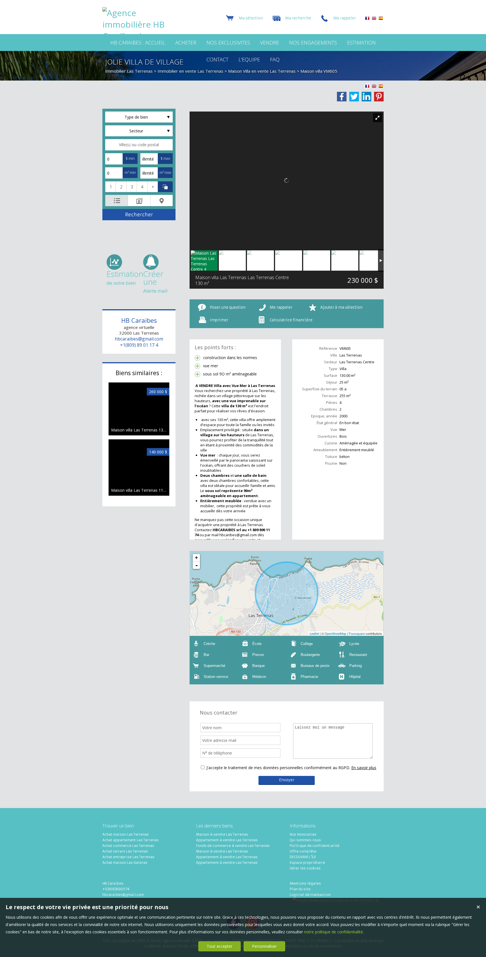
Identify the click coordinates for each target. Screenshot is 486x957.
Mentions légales (305, 883)
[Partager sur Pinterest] (379, 96)
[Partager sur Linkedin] (366, 96)
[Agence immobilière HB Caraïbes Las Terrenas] (137, 47)
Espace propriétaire (307, 862)
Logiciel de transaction (310, 895)
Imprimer (219, 320)
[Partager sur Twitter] (354, 96)
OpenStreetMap (335, 633)
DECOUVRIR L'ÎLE (303, 857)
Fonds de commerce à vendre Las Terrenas (233, 846)
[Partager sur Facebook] (341, 96)
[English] (374, 19)
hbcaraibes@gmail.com (139, 339)
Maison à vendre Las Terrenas (222, 834)
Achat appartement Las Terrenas (130, 840)
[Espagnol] (381, 19)
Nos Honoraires (303, 834)
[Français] (367, 19)
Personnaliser (264, 946)
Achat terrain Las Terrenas (125, 851)
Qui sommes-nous (305, 840)
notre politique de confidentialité (333, 931)
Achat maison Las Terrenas (125, 834)
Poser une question (228, 307)
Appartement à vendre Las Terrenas (227, 840)
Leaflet (314, 633)
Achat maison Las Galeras (124, 862)
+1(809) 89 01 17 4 (139, 345)
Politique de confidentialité (314, 846)
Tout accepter (219, 946)
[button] (110, 186)
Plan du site (300, 889)
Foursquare (357, 633)
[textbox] (139, 144)
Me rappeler (281, 307)
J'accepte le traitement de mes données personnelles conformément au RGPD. (278, 767)
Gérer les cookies (305, 868)
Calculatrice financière (291, 320)
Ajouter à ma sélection (341, 307)
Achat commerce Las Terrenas (128, 846)
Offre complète (303, 851)
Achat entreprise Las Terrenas (128, 857)
